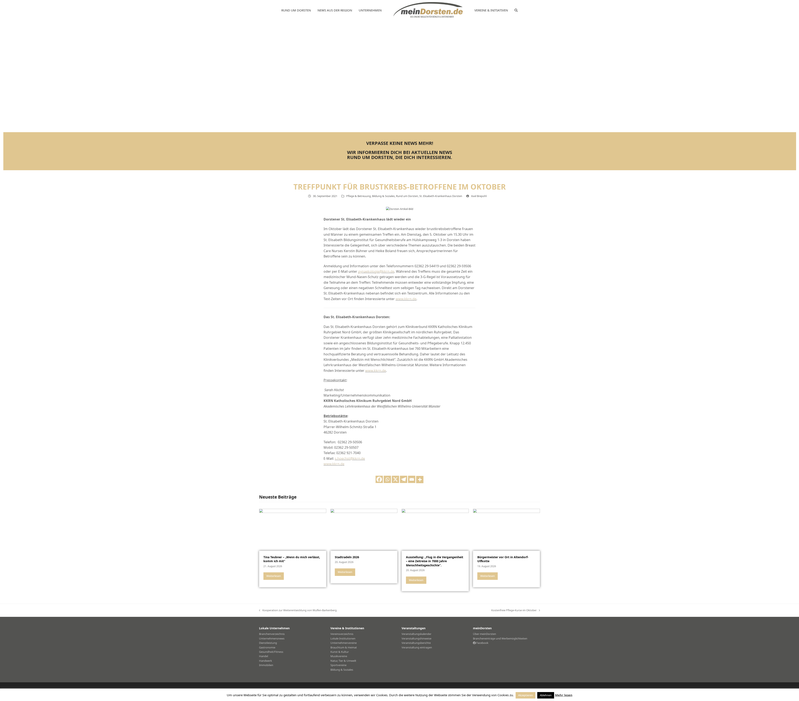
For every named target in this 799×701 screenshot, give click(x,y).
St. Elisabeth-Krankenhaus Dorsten (440, 196)
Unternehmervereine (343, 643)
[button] (516, 10)
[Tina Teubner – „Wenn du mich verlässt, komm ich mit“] (292, 529)
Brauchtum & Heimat (343, 647)
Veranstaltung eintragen (417, 647)
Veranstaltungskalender (416, 634)
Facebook (482, 643)
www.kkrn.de (406, 299)
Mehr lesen (563, 695)
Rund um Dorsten (407, 196)
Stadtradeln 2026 (347, 557)
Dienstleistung (268, 643)
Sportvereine (338, 665)
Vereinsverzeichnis (341, 634)
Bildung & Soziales (383, 196)
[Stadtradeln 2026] (364, 529)
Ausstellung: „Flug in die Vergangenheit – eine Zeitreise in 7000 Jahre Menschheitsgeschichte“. (434, 561)
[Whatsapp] (387, 479)
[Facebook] (379, 479)
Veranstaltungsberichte (416, 643)
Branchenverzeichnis (272, 634)
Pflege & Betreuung (358, 196)
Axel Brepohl (479, 196)
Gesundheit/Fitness (271, 652)
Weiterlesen (273, 576)
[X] (395, 479)
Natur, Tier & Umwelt (343, 661)
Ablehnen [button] (546, 695)
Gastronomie (267, 647)
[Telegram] (403, 479)
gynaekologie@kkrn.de (376, 271)
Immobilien (266, 665)
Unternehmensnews (271, 638)
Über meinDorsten (484, 634)
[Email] (411, 479)
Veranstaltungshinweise (416, 638)
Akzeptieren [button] (525, 695)
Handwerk (265, 661)
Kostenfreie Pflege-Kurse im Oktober (514, 610)
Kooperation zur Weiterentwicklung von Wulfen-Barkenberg (298, 610)
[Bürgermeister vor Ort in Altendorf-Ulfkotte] (506, 529)
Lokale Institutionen (342, 638)
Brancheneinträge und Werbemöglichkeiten (500, 638)
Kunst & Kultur (339, 652)
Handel (263, 656)
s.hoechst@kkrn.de (350, 458)
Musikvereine (338, 656)
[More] (419, 479)
